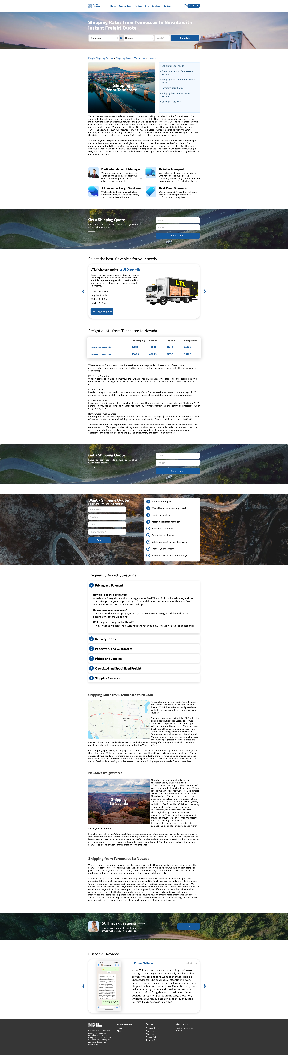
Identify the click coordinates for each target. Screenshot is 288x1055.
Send (99, 540)
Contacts (167, 6)
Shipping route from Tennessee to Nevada (178, 81)
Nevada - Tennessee (101, 354)
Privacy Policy (152, 1037)
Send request (178, 235)
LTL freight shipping (102, 311)
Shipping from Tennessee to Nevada (176, 95)
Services (138, 6)
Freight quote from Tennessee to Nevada (178, 72)
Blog (147, 6)
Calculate (185, 38)
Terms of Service (153, 1040)
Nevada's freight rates (173, 88)
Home (113, 6)
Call (188, 926)
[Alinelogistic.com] (94, 6)
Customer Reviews (171, 101)
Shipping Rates (125, 6)
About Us (150, 1034)
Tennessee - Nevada (101, 347)
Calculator (156, 6)
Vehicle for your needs (173, 66)
